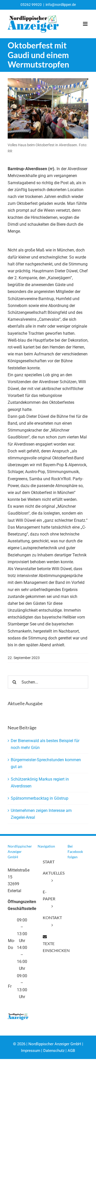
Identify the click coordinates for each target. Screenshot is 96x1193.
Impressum (30, 1050)
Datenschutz (54, 1050)
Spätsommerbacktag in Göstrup (39, 798)
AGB (71, 1050)
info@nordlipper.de (61, 5)
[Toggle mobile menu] (85, 23)
